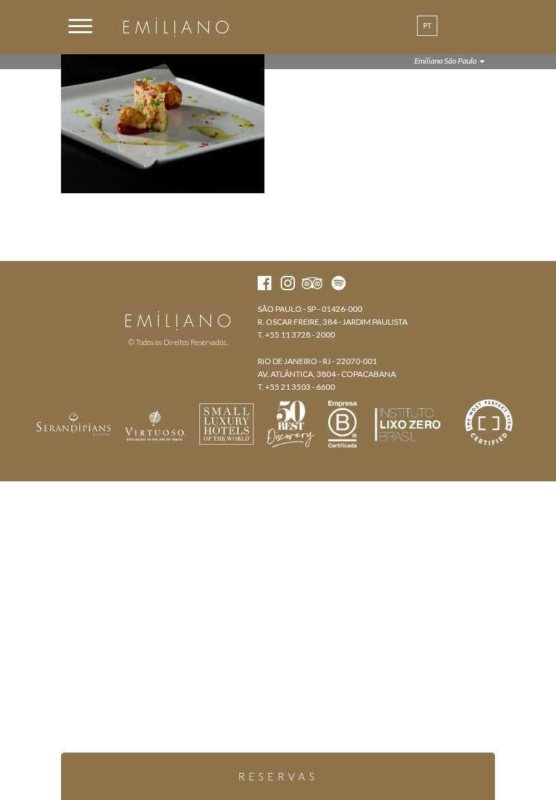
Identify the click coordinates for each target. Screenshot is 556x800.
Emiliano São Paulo (446, 61)
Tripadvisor (203, 296)
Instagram (176, 296)
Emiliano (176, 27)
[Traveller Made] (74, 422)
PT (427, 25)
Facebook (152, 296)
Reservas (278, 776)
